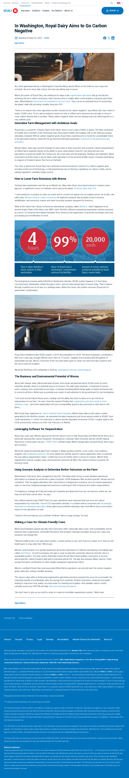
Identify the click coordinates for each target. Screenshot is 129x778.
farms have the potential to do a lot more (52, 101)
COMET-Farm (51, 441)
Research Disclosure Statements (36, 663)
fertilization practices (36, 454)
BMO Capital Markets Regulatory (72, 660)
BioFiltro (83, 206)
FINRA (102, 672)
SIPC (110, 672)
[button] (112, 10)
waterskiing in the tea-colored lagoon (74, 369)
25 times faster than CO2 (85, 188)
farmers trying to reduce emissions (40, 197)
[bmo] (11, 10)
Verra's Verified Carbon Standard (56, 413)
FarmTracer (26, 553)
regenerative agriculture (80, 95)
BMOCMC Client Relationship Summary (64, 663)
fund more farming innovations (62, 586)
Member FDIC (77, 650)
